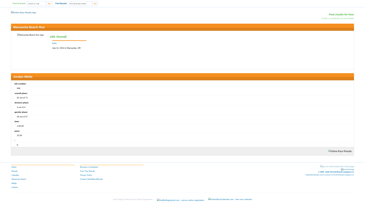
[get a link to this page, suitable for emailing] (337, 166)
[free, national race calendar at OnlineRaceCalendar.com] (230, 199)
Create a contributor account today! (337, 18)
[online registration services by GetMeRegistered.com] (180, 199)
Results (15, 171)
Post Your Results (87, 171)
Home (14, 167)
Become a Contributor (89, 167)
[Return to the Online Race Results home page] (23, 12)
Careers (15, 187)
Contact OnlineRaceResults (91, 179)
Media (14, 183)
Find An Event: (19, 4)
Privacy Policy (86, 175)
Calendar (15, 175)
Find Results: (61, 4)
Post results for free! (341, 14)
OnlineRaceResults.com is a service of (330, 175)
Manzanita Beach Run (29, 27)
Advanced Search (19, 179)
